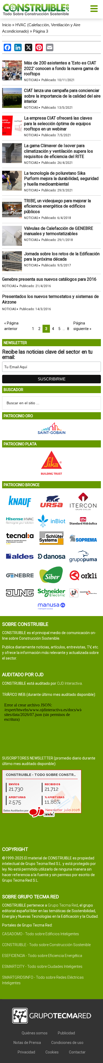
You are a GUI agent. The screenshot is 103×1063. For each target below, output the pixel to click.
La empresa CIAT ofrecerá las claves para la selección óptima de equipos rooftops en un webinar (58, 124)
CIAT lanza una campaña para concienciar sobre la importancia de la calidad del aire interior (62, 96)
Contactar (77, 1052)
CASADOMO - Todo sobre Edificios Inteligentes (40, 934)
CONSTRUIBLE (36, 9)
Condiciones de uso (67, 1042)
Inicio (6, 25)
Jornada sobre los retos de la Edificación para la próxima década (62, 256)
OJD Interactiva (69, 683)
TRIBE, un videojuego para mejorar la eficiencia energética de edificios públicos (57, 206)
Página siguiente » (82, 326)
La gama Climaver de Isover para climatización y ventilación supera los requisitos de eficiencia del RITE (58, 151)
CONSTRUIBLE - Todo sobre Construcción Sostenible (46, 945)
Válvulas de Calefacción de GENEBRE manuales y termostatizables (58, 231)
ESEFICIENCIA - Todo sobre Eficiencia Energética (42, 956)
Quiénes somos (35, 1033)
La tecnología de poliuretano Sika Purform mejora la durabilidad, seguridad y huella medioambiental (61, 179)
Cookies (52, 1052)
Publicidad (66, 1033)
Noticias (31, 80)
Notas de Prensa (27, 1042)
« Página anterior (11, 326)
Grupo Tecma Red (63, 905)
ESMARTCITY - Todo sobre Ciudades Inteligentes (42, 966)
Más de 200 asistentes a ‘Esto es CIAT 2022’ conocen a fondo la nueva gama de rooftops (61, 68)
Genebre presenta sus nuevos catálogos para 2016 (49, 279)
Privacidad (26, 1052)
